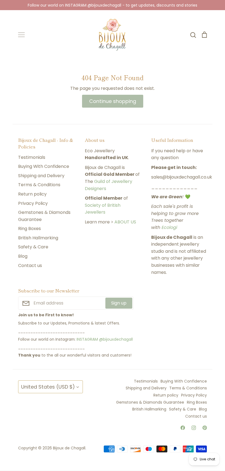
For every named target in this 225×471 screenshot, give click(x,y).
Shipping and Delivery (41, 176)
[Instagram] (193, 427)
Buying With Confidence (43, 166)
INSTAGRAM (87, 339)
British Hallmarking (38, 238)
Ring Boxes (29, 228)
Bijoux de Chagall (69, 448)
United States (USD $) (48, 386)
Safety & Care (33, 247)
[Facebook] (182, 427)
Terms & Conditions (39, 185)
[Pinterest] (204, 427)
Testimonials (31, 157)
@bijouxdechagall (116, 339)
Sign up (118, 303)
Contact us (30, 265)
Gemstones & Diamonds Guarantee (44, 216)
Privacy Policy (33, 203)
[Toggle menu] (21, 35)
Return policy (32, 194)
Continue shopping (112, 101)
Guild (99, 181)
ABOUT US (125, 222)
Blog (22, 256)
